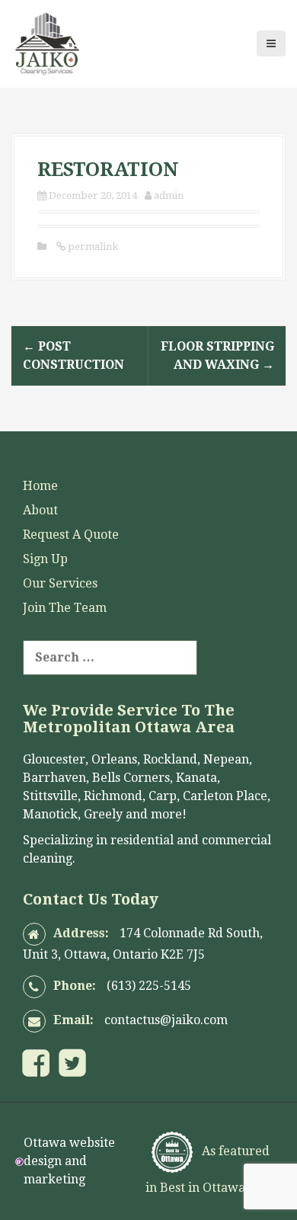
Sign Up (45, 559)
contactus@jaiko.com (166, 1020)
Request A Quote (71, 534)
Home (40, 486)
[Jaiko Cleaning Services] (46, 42)
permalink (91, 246)
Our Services (60, 583)
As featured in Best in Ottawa (207, 1169)
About (40, 510)
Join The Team (65, 607)
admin (169, 195)
